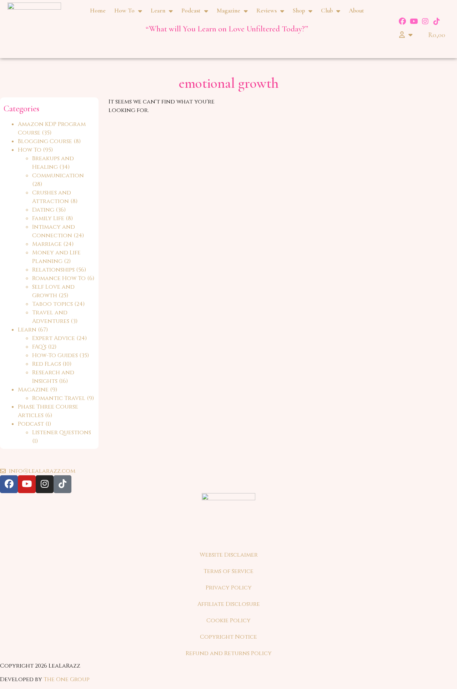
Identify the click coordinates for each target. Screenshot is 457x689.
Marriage (47, 244)
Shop (299, 10)
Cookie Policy (228, 620)
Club (327, 10)
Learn (158, 10)
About (356, 10)
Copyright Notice (228, 637)
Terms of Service (228, 571)
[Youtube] (414, 21)
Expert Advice (53, 338)
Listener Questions (61, 432)
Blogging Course (45, 141)
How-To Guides (55, 355)
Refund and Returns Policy (229, 653)
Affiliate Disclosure (228, 604)
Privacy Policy (229, 588)
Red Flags (46, 364)
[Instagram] (425, 21)
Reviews (266, 10)
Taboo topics (52, 304)
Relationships (53, 270)
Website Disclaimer (229, 555)
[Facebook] (402, 21)
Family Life (48, 218)
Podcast (191, 10)
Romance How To (59, 278)
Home (98, 10)
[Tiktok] (436, 21)
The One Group (67, 679)
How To (124, 10)
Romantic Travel (58, 398)
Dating (43, 210)
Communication (58, 175)
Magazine (228, 10)
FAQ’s (39, 347)
